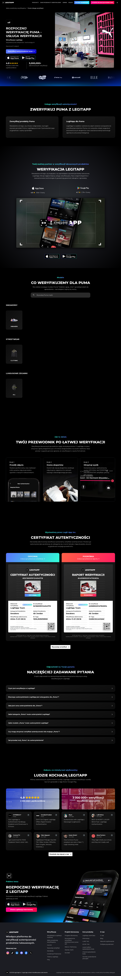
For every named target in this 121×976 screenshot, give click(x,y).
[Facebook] (26, 953)
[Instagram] (7, 953)
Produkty (35, 2)
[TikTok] (12, 953)
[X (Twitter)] (31, 953)
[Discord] (21, 953)
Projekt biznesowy (81, 2)
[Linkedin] (17, 953)
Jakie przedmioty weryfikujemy (50, 2)
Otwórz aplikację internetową (102, 2)
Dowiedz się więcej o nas (59, 854)
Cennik (65, 2)
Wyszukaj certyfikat (59, 647)
